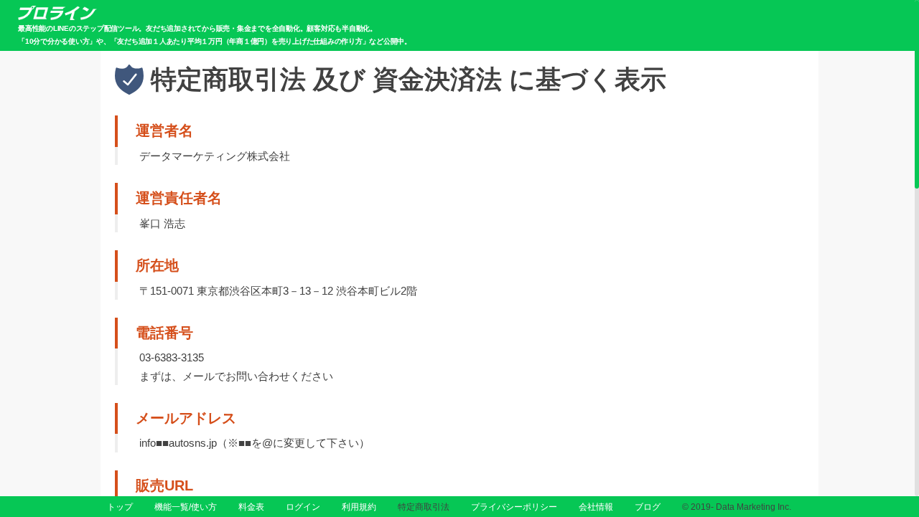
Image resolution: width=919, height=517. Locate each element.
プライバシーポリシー (514, 507)
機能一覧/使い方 (185, 507)
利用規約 (359, 507)
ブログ (648, 507)
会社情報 (596, 507)
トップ (120, 507)
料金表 (251, 507)
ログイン (303, 507)
